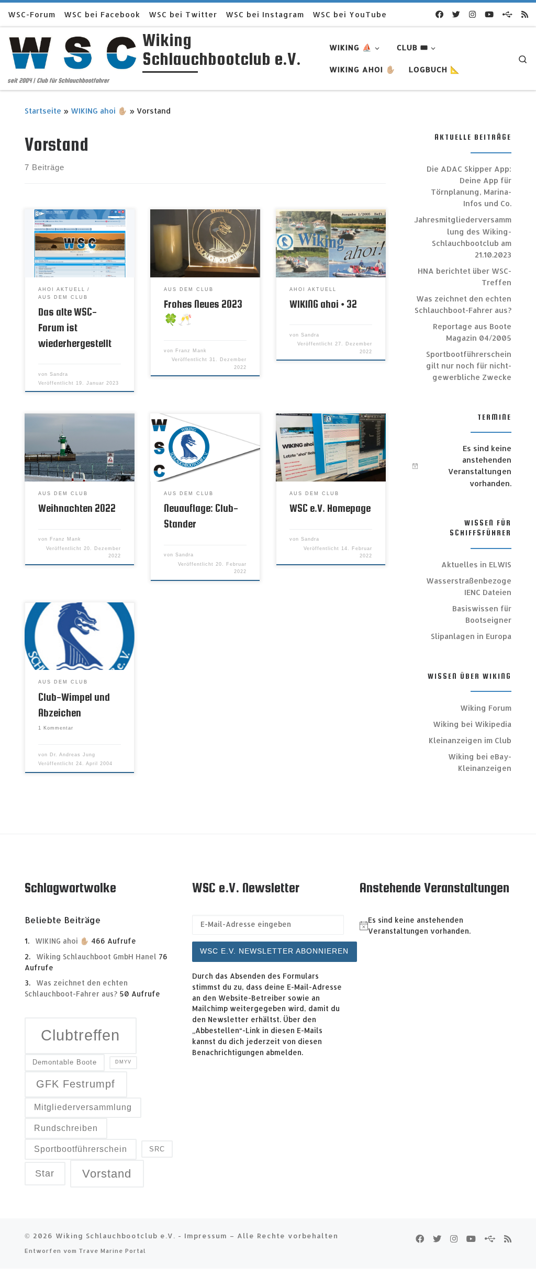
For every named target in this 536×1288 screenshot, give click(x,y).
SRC (157, 1149)
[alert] (461, 466)
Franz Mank (191, 350)
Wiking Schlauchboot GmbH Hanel (96, 956)
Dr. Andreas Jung (72, 754)
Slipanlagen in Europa (471, 636)
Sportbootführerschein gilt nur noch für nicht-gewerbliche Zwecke (468, 365)
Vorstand (106, 1173)
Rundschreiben (66, 1128)
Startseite (43, 111)
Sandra (59, 374)
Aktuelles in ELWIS (476, 564)
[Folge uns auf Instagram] (472, 14)
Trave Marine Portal (112, 1251)
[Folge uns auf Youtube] (489, 14)
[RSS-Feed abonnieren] (524, 14)
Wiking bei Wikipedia (472, 724)
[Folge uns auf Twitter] (456, 14)
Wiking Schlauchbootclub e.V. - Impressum (141, 1235)
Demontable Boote (64, 1062)
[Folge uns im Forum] (507, 14)
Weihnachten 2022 (77, 508)
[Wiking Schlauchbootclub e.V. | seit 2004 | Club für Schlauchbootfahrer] (73, 51)
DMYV (123, 1062)
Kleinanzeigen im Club (470, 740)
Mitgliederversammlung (83, 1107)
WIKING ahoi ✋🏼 (99, 111)
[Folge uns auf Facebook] (439, 14)
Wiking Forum (485, 708)
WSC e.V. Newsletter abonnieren (274, 951)
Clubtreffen (80, 1035)
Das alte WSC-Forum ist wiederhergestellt (74, 327)
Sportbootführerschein (80, 1149)
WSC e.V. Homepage (330, 508)
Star (44, 1173)
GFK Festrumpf (75, 1084)
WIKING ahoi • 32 (323, 304)
